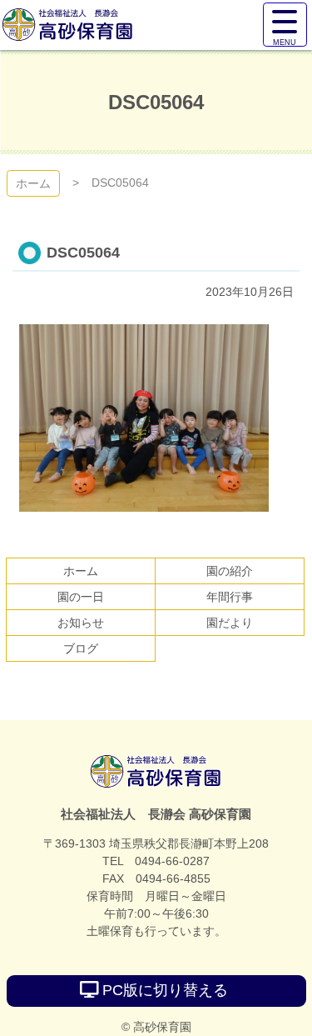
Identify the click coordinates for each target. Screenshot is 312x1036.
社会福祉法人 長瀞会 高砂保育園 (156, 771)
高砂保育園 (67, 25)
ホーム (33, 183)
